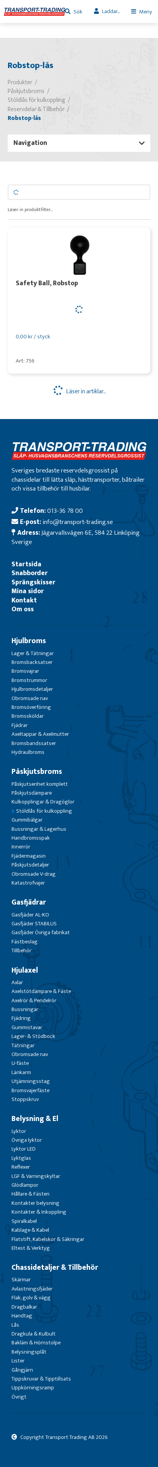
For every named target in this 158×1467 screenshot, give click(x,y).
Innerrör (21, 847)
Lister (18, 1361)
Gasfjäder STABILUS (34, 923)
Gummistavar (27, 1027)
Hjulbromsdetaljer (32, 689)
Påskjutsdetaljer (30, 865)
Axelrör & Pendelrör (34, 1000)
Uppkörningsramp (33, 1387)
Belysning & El (35, 1119)
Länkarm (21, 1072)
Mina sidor (28, 591)
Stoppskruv (25, 1099)
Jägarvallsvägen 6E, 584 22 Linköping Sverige (76, 537)
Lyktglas (21, 1158)
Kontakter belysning (35, 1203)
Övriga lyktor (27, 1140)
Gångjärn (22, 1370)
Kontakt (24, 600)
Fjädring (21, 1018)
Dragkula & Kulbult (34, 1334)
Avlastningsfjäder (32, 1289)
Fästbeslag (25, 941)
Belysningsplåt (29, 1352)
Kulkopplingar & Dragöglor (43, 802)
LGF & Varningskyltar (36, 1176)
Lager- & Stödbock (33, 1036)
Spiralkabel (24, 1221)
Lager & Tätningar (33, 653)
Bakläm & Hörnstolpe (36, 1342)
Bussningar (25, 1009)
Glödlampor (25, 1185)
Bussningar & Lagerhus (39, 829)
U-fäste (20, 1063)
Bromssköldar (28, 716)
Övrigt (19, 1397)
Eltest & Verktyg (31, 1248)
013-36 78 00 (65, 510)
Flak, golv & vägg (31, 1297)
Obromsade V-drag (34, 874)
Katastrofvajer (28, 883)
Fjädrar (20, 725)
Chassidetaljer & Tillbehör (55, 1267)
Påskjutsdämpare (32, 793)
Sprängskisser (33, 582)
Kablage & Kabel (30, 1230)
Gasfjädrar (29, 902)
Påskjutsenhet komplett (40, 784)
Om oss (23, 609)
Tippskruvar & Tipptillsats (41, 1379)
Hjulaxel (25, 970)
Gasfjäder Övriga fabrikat (41, 932)
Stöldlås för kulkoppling (44, 811)
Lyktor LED (24, 1149)
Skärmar (21, 1279)
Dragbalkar (24, 1307)
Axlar (17, 982)
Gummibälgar (27, 820)
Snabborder (30, 573)
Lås (15, 1325)
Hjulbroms (29, 641)
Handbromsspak (31, 838)
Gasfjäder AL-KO (30, 915)
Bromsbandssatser (34, 743)
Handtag (22, 1316)
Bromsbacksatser (32, 662)
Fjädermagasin (29, 856)
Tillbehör (21, 950)
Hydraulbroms (28, 752)
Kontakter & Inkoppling (39, 1212)
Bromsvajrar (25, 671)
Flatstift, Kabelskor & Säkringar (48, 1239)
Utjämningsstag (31, 1081)
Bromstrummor (29, 680)
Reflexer (21, 1167)
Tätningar (23, 1045)
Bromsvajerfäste (30, 1090)
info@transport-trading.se (78, 521)
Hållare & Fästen (30, 1194)
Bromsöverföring (31, 707)
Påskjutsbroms (37, 771)
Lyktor (19, 1131)
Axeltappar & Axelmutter (40, 734)
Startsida (26, 564)
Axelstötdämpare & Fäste (41, 991)
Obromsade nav (30, 698)
